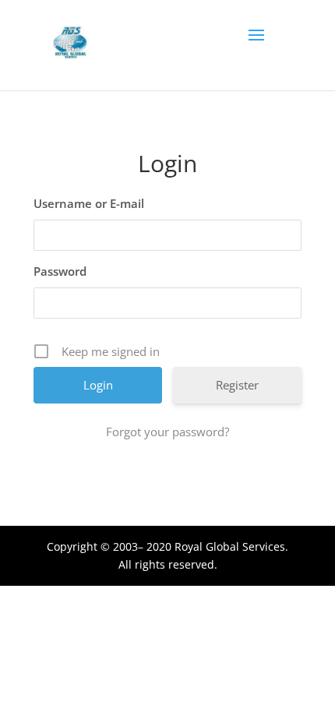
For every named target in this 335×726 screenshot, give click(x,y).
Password (60, 271)
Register (237, 385)
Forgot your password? (167, 431)
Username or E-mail (89, 203)
